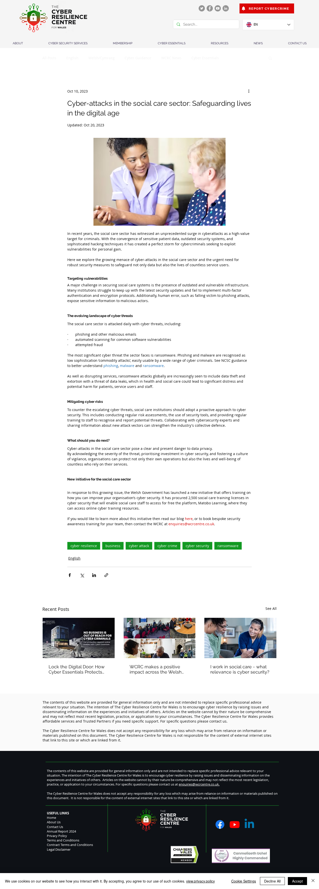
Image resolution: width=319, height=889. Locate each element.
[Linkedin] (249, 824)
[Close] (313, 881)
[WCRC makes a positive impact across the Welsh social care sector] (160, 638)
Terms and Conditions (63, 840)
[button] (270, 58)
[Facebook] (210, 8)
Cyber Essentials (205, 57)
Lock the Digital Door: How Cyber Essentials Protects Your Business (77, 669)
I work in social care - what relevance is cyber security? (239, 669)
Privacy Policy (57, 836)
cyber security (197, 545)
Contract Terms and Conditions (70, 844)
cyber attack (139, 545)
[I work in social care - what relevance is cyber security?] (240, 638)
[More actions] (249, 91)
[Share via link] (106, 575)
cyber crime (167, 545)
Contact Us (55, 827)
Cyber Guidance (138, 57)
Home (51, 817)
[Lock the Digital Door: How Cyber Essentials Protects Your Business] (79, 638)
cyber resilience (84, 545)
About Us (54, 822)
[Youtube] (234, 824)
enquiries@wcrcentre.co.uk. (199, 784)
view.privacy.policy (200, 881)
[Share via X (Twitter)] (82, 575)
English (72, 57)
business (112, 545)
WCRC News (171, 57)
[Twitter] (202, 8)
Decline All (272, 881)
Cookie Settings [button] (243, 881)
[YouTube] (218, 8)
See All (271, 608)
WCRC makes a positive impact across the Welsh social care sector (156, 669)
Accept (297, 881)
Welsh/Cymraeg (101, 57)
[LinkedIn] (226, 8)
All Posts (49, 57)
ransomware (228, 545)
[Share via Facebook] (69, 575)
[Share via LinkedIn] (94, 575)
